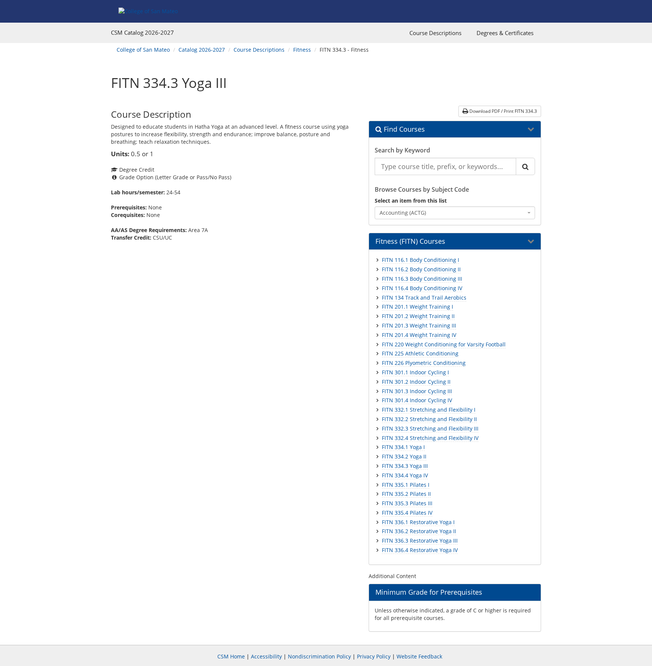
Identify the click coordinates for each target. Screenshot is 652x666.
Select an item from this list (411, 200)
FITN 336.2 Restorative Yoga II (419, 531)
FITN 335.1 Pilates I (405, 484)
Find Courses (403, 129)
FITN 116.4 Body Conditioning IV (422, 288)
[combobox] (455, 212)
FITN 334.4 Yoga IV (405, 475)
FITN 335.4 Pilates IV (407, 512)
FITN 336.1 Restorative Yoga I (418, 522)
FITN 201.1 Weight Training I (417, 306)
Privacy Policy (374, 656)
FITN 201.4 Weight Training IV (419, 334)
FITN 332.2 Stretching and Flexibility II (429, 419)
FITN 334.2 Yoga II (404, 456)
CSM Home (231, 656)
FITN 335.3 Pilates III (407, 503)
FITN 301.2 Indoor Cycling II (416, 381)
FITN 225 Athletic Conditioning (420, 353)
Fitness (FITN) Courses (410, 241)
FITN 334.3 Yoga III (405, 465)
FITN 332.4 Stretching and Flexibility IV (430, 437)
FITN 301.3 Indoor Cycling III (417, 391)
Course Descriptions (435, 33)
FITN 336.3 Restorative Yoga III (420, 540)
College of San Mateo (143, 49)
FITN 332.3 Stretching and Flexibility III (430, 428)
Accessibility (266, 656)
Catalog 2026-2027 (201, 49)
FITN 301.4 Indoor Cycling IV (417, 400)
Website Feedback (419, 656)
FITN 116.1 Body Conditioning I (420, 259)
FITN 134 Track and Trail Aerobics (424, 297)
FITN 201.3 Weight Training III (419, 325)
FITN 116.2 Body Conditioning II (421, 269)
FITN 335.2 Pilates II (406, 493)
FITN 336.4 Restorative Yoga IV (420, 550)
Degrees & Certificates (505, 33)
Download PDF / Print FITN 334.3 (502, 111)
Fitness (302, 49)
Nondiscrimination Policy (319, 656)
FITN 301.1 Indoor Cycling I (415, 372)
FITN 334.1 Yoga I (403, 447)
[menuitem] (435, 33)
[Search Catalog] (525, 166)
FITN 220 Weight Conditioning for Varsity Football (444, 344)
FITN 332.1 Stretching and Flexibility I (428, 409)
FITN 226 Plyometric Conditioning (424, 362)
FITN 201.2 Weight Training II (418, 316)
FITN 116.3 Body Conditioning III (422, 278)
